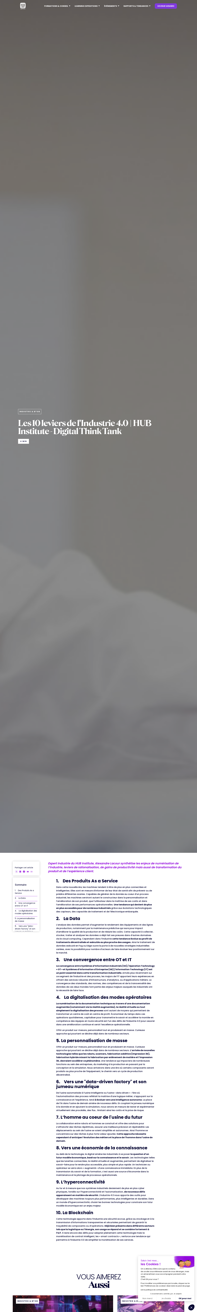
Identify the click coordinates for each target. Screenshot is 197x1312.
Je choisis (166, 1298)
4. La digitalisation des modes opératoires (26, 912)
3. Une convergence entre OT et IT (25, 904)
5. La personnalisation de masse (25, 919)
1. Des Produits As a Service (24, 891)
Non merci (147, 1298)
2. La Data (20, 898)
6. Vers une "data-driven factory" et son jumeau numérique (25, 929)
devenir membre (165, 6)
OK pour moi (185, 1298)
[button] (57, 6)
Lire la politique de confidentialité (154, 1290)
